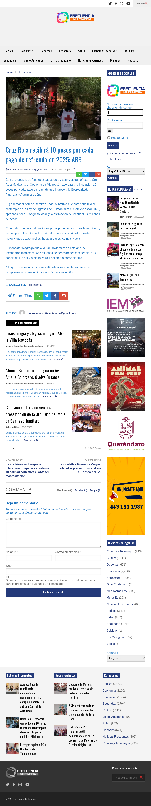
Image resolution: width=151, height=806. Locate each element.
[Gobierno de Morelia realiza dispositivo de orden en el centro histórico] (60, 688)
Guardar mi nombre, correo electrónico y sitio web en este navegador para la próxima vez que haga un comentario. (50, 582)
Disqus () (95, 490)
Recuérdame (119, 137)
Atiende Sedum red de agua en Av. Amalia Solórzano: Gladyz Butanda (32, 373)
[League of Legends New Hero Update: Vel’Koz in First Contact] (113, 203)
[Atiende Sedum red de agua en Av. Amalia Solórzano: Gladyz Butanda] (86, 381)
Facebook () (81, 490)
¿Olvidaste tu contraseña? (124, 153)
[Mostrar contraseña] (110, 131)
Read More (55, 359)
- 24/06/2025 (49, 383)
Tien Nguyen (126, 217)
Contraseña (114, 120)
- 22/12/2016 (138, 217)
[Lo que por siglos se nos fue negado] (113, 229)
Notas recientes (65, 675)
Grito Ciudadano (61, 60)
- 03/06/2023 (125, 289)
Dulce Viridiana (13, 427)
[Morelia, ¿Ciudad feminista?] (113, 280)
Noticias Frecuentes (90, 60)
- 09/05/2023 (125, 268)
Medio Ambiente (33, 60)
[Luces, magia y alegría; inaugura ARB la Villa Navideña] (86, 344)
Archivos (112, 652)
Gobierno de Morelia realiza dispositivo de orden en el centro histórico (81, 691)
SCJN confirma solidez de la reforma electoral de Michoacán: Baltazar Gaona (82, 712)
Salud (81, 51)
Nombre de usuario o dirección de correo (120, 106)
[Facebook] (116, 3)
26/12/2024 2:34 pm (60, 169)
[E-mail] (98, 174)
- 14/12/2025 (49, 346)
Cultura (129, 51)
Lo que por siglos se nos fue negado (131, 226)
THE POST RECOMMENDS (22, 323)
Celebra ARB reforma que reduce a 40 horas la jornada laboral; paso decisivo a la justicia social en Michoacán (33, 728)
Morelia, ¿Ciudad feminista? (129, 277)
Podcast (133, 60)
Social (111, 643)
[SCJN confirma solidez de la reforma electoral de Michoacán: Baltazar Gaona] (60, 709)
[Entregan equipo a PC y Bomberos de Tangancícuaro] (12, 748)
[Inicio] (75, 18)
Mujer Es (115, 60)
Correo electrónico (68, 552)
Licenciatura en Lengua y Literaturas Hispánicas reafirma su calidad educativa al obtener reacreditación (27, 470)
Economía (65, 51)
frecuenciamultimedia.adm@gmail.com (27, 169)
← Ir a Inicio (114, 159)
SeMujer (112, 630)
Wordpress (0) (65, 490)
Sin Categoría (116, 637)
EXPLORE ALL (138, 189)
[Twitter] (110, 3)
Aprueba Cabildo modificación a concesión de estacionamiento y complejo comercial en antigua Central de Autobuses (33, 697)
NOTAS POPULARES (120, 189)
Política (8, 51)
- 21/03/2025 (125, 238)
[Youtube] (128, 3)
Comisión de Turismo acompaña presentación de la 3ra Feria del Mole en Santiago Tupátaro (35, 414)
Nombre (12, 552)
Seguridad (27, 51)
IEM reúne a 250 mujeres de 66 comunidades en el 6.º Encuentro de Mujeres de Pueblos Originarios (83, 736)
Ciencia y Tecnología (105, 51)
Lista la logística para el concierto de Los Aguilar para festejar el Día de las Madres (132, 251)
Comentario (14, 518)
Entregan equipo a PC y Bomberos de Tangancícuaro (33, 749)
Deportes (46, 51)
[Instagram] (121, 3)
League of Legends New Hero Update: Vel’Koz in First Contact (130, 205)
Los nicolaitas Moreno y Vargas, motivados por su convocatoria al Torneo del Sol (79, 468)
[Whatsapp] (79, 174)
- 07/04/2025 (26, 427)
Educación (10, 60)
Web (9, 565)
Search (141, 3)
